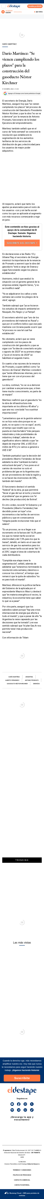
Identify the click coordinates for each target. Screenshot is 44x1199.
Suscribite (22, 1078)
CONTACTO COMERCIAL (22, 1180)
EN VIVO (39, 12)
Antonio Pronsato (32, 680)
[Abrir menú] (3, 6)
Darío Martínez (14, 677)
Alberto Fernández (12, 680)
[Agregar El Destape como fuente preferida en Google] (22, 93)
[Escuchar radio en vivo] (3, 12)
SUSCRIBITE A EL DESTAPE (21, 243)
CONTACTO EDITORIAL (22, 1185)
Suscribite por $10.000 (35, 6)
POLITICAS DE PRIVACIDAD (22, 1175)
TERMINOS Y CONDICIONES (22, 1170)
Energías (36, 683)
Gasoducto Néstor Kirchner (17, 683)
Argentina (29, 677)
